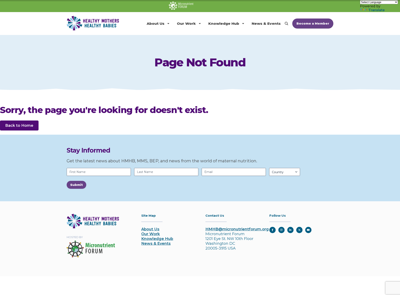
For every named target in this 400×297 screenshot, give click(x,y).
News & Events (266, 23)
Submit (76, 185)
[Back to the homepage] (93, 227)
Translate (376, 10)
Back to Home (19, 125)
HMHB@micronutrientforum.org (237, 229)
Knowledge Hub (223, 23)
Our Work (186, 23)
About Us (155, 23)
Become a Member (312, 23)
